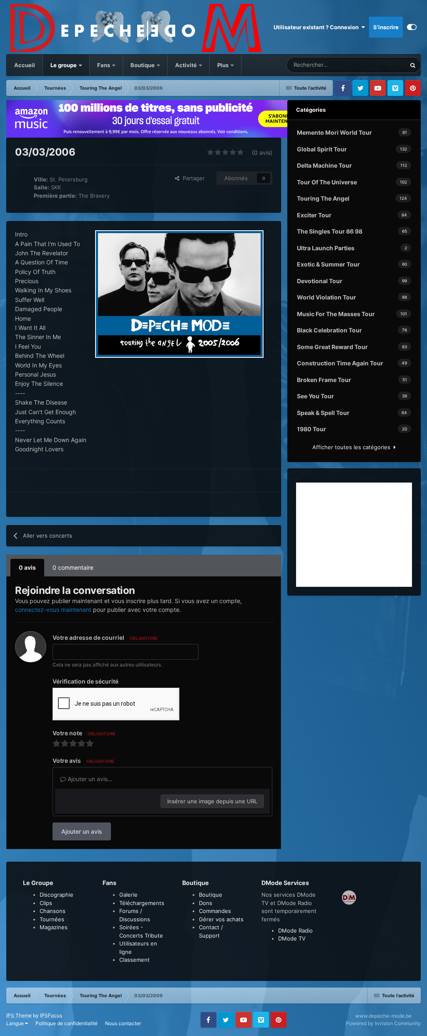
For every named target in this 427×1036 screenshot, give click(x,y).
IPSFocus (51, 1015)
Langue (15, 1023)
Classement (134, 959)
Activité (186, 65)
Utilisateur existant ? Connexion (317, 27)
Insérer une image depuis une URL (212, 801)
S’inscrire (386, 27)
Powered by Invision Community (383, 1023)
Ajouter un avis (81, 831)
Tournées (52, 919)
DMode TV (292, 938)
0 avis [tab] (27, 567)
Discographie (56, 894)
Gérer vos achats (221, 919)
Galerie (128, 894)
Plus (223, 65)
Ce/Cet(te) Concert (371, 65)
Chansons (52, 911)
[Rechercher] (412, 65)
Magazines (54, 927)
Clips (46, 903)
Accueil (24, 65)
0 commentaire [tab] (73, 567)
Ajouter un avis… (89, 778)
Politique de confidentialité (66, 1023)
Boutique (143, 65)
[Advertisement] (354, 535)
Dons (205, 903)
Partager (192, 178)
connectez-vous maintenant (53, 609)
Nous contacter (123, 1023)
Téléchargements (141, 903)
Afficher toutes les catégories (353, 447)
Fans (104, 65)
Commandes (215, 911)
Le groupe (64, 65)
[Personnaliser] (412, 27)
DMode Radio (295, 930)
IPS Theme (19, 1015)
